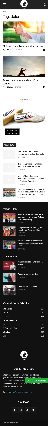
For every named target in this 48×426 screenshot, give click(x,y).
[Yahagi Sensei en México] (9, 277)
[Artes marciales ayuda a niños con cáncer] (24, 66)
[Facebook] (14, 409)
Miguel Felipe (8, 50)
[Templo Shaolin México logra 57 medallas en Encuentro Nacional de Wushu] (9, 230)
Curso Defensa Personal (27, 287)
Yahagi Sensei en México (28, 274)
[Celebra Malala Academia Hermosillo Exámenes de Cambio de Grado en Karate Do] (9, 179)
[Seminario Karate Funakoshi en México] (9, 265)
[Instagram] (20, 409)
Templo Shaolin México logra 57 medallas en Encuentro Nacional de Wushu (30, 230)
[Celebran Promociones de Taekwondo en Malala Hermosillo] (9, 154)
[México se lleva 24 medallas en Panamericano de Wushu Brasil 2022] (9, 244)
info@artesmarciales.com (21, 392)
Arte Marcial (7, 42)
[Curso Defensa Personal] (9, 289)
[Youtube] (33, 409)
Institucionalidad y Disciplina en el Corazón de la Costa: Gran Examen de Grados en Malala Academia (31, 191)
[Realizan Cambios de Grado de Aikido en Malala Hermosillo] (9, 167)
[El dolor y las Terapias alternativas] (24, 32)
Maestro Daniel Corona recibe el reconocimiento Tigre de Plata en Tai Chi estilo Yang (31, 217)
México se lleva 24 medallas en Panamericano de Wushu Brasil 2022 (30, 243)
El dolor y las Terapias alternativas (23, 46)
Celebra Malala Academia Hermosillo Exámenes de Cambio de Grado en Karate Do (31, 178)
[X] (27, 409)
